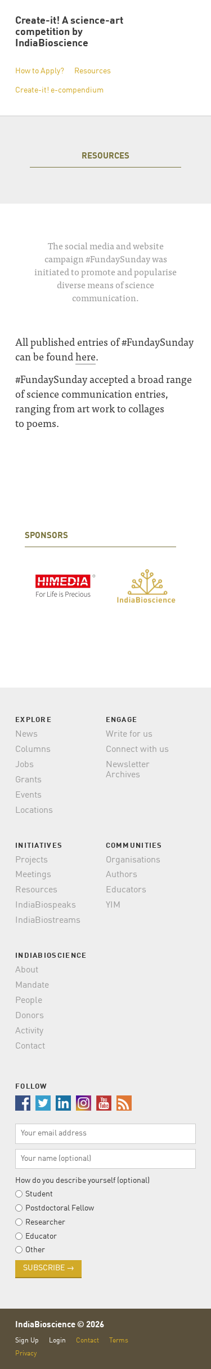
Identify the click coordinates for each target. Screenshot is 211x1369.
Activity (29, 1031)
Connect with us (137, 749)
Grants (28, 780)
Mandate (32, 985)
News (26, 734)
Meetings (33, 874)
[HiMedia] (65, 587)
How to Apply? (39, 71)
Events (28, 795)
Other (35, 1250)
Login (57, 1340)
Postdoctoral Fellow (59, 1208)
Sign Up (27, 1340)
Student (39, 1194)
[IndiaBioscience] (146, 587)
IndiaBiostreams (47, 920)
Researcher (45, 1222)
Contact (30, 1046)
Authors (121, 874)
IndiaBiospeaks (45, 905)
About (26, 970)
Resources (92, 71)
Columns (33, 749)
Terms (118, 1340)
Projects (31, 860)
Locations (34, 810)
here (85, 356)
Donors (29, 1015)
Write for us (129, 734)
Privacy (26, 1353)
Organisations (133, 860)
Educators (126, 890)
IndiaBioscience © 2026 (59, 1325)
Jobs (24, 764)
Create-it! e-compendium (59, 90)
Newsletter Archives (128, 770)
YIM (113, 905)
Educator (41, 1236)
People (28, 1000)
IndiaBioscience (178, 1347)
